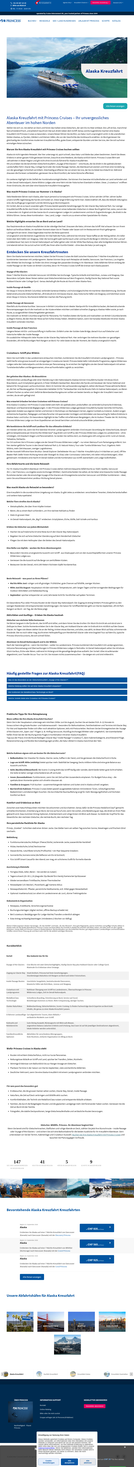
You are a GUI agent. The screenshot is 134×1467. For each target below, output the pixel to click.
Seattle (81, 1326)
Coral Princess (61, 1266)
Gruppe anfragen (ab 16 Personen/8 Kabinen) (56, 1417)
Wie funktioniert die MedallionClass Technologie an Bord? (30, 692)
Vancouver (112, 1326)
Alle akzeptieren (69, 1462)
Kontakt (43, 1405)
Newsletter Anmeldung (99, 3)
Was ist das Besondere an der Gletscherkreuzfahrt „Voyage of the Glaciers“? (38, 680)
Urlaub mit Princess (88, 21)
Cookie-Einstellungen (49, 1462)
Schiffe (106, 21)
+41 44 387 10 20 (19, 3)
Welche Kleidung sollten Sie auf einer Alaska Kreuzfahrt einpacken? (34, 686)
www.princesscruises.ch (12, 20)
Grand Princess (64, 1251)
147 (17, 1161)
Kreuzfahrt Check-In (80, 3)
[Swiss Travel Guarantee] (43, 2)
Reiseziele (44, 21)
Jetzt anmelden (118, 1465)
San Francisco (50, 1326)
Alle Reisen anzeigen (115, 106)
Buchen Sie (96, 1134)
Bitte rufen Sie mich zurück (50, 1413)
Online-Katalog (45, 1409)
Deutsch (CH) (117, 3)
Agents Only (67, 3)
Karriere (17, 1421)
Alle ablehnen (88, 1462)
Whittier (67, 1349)
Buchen (32, 21)
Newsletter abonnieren (94, 1406)
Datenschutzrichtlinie (46, 1448)
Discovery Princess (62, 1235)
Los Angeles (20, 1326)
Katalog (116, 21)
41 (42, 1161)
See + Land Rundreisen (64, 21)
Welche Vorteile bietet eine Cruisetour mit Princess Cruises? (31, 698)
